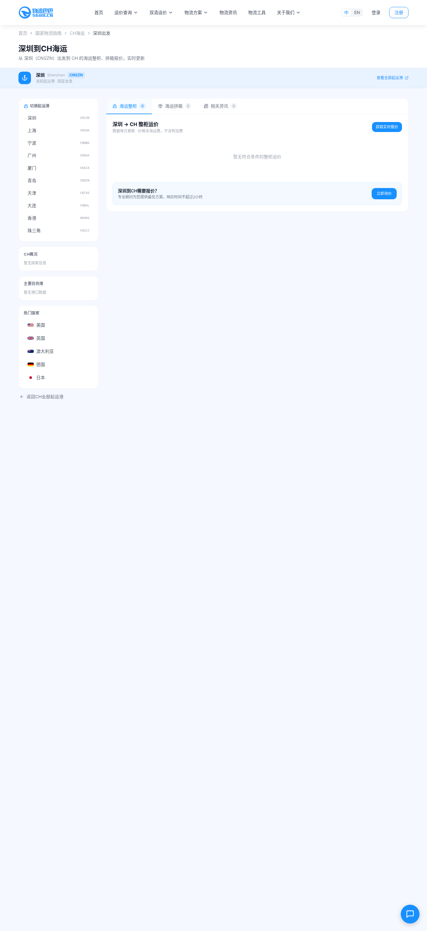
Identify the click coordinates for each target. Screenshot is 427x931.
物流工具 (257, 12)
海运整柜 (131, 106)
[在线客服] (410, 914)
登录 (376, 12)
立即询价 (384, 193)
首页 (98, 12)
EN (357, 12)
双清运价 (158, 12)
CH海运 (77, 33)
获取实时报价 (387, 127)
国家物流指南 (48, 33)
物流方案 (193, 12)
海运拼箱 (177, 106)
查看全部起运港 (390, 77)
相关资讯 (223, 106)
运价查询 (123, 12)
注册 (398, 12)
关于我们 (285, 12)
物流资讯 (228, 12)
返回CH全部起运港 (45, 396)
